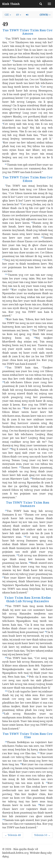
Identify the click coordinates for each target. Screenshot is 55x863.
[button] (7, 14)
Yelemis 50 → (42, 835)
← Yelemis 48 (13, 835)
